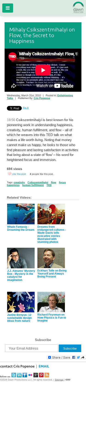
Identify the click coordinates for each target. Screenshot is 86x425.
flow (53, 182)
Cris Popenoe (42, 98)
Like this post (19, 174)
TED (49, 185)
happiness (13, 185)
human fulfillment (33, 185)
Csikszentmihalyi (38, 182)
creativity (19, 182)
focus (62, 182)
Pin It (25, 107)
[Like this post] (9, 173)
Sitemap (59, 379)
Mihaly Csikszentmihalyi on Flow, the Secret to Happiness (42, 35)
